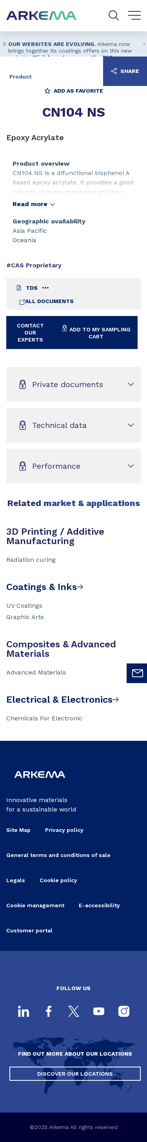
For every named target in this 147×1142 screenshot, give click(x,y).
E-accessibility (99, 905)
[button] (144, 44)
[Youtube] (99, 1012)
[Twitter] (73, 1012)
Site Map (18, 830)
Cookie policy (58, 880)
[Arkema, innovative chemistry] (39, 782)
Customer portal (29, 930)
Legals (15, 880)
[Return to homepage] (41, 16)
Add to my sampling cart (99, 333)
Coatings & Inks (41, 586)
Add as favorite (77, 91)
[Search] (113, 15)
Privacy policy (64, 830)
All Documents (49, 301)
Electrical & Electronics (59, 699)
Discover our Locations (75, 1074)
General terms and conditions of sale (58, 855)
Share (129, 71)
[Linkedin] (23, 1012)
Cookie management (35, 905)
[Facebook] (48, 1012)
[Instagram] (124, 1012)
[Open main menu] (134, 16)
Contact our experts (30, 332)
